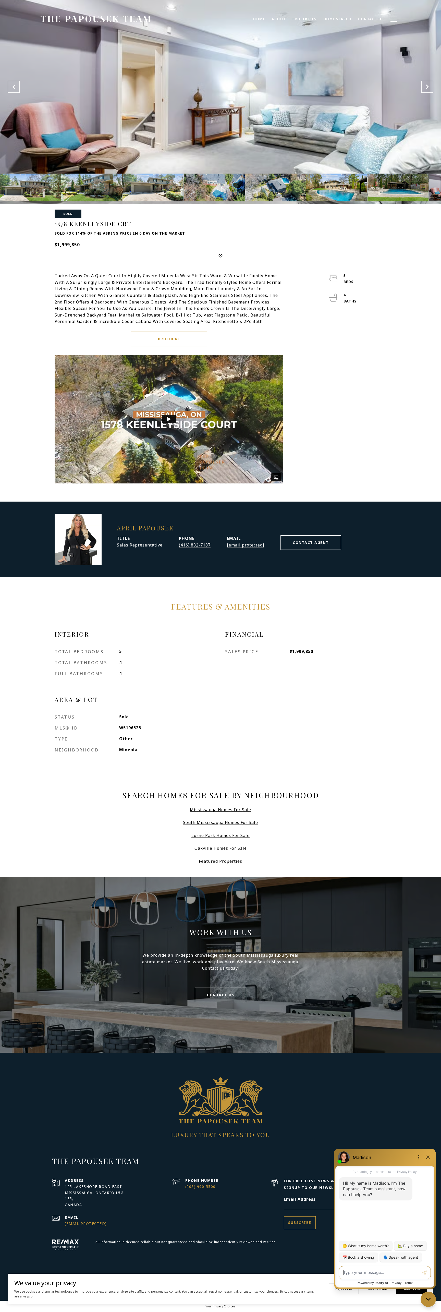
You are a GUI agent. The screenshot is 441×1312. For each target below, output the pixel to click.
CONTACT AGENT (311, 542)
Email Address (300, 1199)
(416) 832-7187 (195, 545)
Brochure (169, 338)
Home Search (337, 19)
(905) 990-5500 (200, 1186)
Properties (304, 19)
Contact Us (220, 994)
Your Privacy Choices (220, 1306)
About (279, 19)
